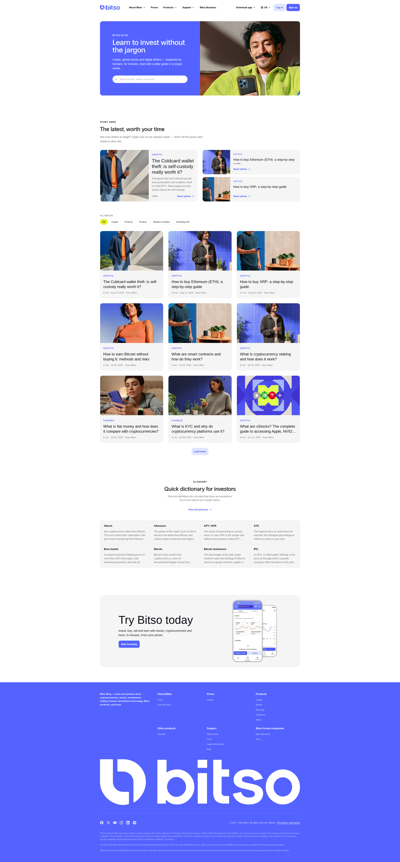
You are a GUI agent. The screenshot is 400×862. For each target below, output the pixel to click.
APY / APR (210, 526)
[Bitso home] (110, 7)
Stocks (259, 704)
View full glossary (198, 509)
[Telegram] (134, 822)
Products (168, 7)
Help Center (213, 734)
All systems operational (288, 822)
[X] (108, 822)
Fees (209, 739)
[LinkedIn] (128, 822)
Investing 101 (183, 222)
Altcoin (108, 526)
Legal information (215, 744)
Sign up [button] (293, 7)
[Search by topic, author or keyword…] (116, 79)
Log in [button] (279, 7)
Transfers (260, 714)
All (104, 222)
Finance (129, 222)
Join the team (164, 704)
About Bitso (135, 7)
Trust (160, 699)
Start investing (129, 644)
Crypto (115, 222)
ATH (256, 526)
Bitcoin (158, 549)
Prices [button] (154, 7)
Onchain (162, 734)
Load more (200, 451)
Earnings (260, 709)
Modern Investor (161, 222)
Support (186, 7)
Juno (258, 739)
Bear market (111, 549)
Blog (209, 749)
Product (143, 222)
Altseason (160, 526)
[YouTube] (115, 822)
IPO (256, 549)
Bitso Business (263, 734)
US (265, 7)
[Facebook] (101, 822)
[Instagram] (121, 822)
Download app (244, 7)
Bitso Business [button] (208, 7)
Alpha (258, 719)
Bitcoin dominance (215, 549)
